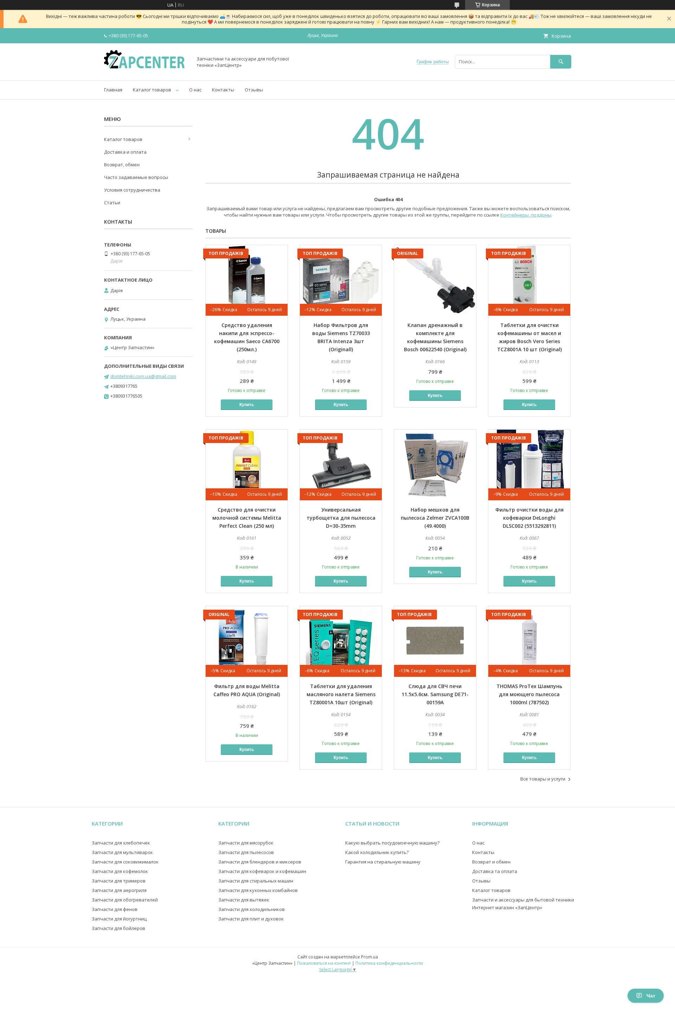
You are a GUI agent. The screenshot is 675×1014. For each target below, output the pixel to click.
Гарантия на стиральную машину (382, 862)
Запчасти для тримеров (119, 881)
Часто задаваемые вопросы (136, 177)
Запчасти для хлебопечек (121, 843)
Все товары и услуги (542, 779)
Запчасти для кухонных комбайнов (258, 890)
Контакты (223, 89)
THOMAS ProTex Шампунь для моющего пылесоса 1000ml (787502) (529, 694)
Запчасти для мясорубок (246, 843)
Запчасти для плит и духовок (251, 919)
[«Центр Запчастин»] (146, 71)
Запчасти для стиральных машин (255, 881)
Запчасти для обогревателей (125, 900)
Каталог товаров (152, 89)
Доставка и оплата (125, 152)
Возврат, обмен (122, 164)
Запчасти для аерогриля (119, 890)
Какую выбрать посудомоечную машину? (392, 843)
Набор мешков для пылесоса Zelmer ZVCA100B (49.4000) (435, 517)
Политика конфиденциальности (389, 963)
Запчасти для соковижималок (125, 862)
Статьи (112, 202)
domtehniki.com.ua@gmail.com (143, 376)
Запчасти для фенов (114, 909)
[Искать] (560, 62)
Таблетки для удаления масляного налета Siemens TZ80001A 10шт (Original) (341, 694)
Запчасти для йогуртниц (119, 919)
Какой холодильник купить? (377, 852)
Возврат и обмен (491, 862)
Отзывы (254, 89)
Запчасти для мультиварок (122, 852)
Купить (246, 404)
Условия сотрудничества (132, 190)
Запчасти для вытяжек (243, 900)
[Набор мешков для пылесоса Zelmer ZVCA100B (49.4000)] (435, 465)
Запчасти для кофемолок (120, 871)
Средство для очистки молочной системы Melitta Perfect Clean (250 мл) (246, 517)
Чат (651, 996)
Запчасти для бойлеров (118, 928)
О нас (195, 89)
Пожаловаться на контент (324, 963)
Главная (113, 89)
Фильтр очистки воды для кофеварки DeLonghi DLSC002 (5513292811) (529, 517)
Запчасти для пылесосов (246, 852)
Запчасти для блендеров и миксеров (259, 862)
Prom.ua (369, 957)
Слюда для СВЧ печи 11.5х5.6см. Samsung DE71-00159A (435, 694)
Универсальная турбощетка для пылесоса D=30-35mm (341, 517)
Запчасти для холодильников (251, 909)
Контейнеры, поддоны (525, 215)
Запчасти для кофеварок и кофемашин (262, 871)
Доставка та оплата (494, 871)
